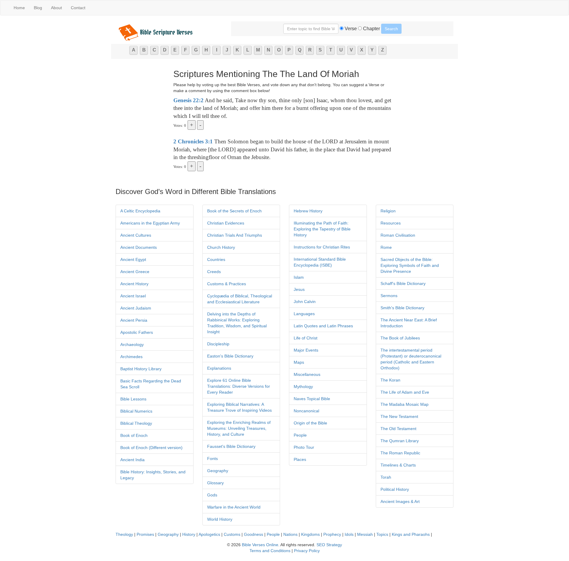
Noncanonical (306, 410)
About (56, 7)
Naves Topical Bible (312, 398)
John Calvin (305, 301)
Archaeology (132, 344)
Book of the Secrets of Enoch (234, 211)
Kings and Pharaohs (411, 534)
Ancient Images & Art (400, 501)
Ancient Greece (134, 271)
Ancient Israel (133, 296)
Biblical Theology (136, 423)
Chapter (371, 28)
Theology (124, 534)
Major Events (306, 350)
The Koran (390, 380)
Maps (299, 362)
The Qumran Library (400, 440)
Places (300, 459)
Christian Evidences (225, 223)
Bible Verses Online (260, 544)
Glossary (215, 482)
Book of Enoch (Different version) (151, 447)
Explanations (219, 368)
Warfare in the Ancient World (233, 507)
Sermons (389, 295)
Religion (388, 211)
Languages (304, 313)
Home (19, 7)
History (188, 534)
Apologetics (209, 534)
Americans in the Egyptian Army (150, 223)
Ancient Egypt (133, 259)
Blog (38, 7)
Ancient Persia (133, 320)
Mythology (303, 386)
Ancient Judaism (135, 308)
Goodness (253, 534)
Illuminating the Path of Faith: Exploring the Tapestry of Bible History (322, 229)
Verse (350, 28)
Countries (216, 259)
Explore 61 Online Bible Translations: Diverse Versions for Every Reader (238, 386)
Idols (349, 534)
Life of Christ (305, 338)
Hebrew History (308, 211)
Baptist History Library (141, 368)
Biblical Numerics (136, 411)
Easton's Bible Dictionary (230, 356)
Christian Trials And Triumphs (234, 235)
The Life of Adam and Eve (405, 392)
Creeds (214, 271)
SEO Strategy (329, 544)
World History (219, 519)
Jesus (299, 289)
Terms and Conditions (270, 550)
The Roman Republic (400, 453)
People (300, 435)
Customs (232, 534)
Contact (78, 7)
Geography (217, 470)
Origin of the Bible (310, 423)
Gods (212, 495)
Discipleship (218, 344)
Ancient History (134, 283)
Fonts (212, 458)
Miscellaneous (307, 374)
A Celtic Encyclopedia (140, 211)
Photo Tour (304, 447)
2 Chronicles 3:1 (193, 141)
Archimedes (131, 356)
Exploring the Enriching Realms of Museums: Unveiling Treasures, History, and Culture (239, 428)
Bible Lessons (133, 399)
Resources (391, 223)
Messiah (365, 534)
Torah (386, 477)
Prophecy (332, 534)
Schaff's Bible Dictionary (403, 283)
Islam (299, 277)
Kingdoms (310, 534)
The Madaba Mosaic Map (405, 404)
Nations (290, 534)
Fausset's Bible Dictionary (231, 446)
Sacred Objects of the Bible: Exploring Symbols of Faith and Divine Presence (410, 265)
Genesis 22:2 (188, 100)
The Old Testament (398, 428)
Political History (395, 489)
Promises (145, 534)
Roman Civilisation (398, 235)
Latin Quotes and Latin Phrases (323, 325)
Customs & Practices (226, 283)
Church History (221, 247)
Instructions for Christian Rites (322, 247)
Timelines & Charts (398, 465)
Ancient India (132, 459)
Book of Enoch (134, 435)
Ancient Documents (138, 247)
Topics (382, 534)
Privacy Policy (307, 550)
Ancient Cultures (135, 235)
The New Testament (399, 416)
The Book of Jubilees (400, 338)
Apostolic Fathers (136, 332)
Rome (386, 247)
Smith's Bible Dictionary (402, 307)
